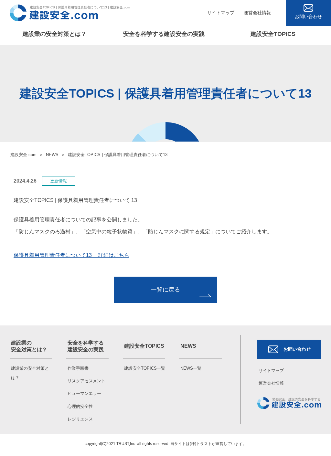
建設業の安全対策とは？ (55, 34)
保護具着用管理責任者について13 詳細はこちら (71, 255)
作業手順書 (78, 368)
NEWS (52, 154)
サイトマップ (220, 12)
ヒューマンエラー (84, 393)
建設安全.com (23, 154)
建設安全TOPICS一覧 (144, 368)
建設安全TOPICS (273, 34)
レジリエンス (80, 419)
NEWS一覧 (190, 368)
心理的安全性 (80, 406)
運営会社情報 (257, 12)
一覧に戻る (165, 289)
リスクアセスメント (86, 380)
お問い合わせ (297, 349)
